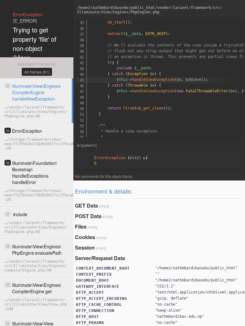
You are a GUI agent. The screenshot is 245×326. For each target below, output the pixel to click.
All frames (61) (36, 71)
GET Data (86, 205)
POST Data (88, 216)
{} (121, 158)
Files (80, 226)
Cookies (85, 237)
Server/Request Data (100, 258)
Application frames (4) (37, 64)
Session (85, 247)
